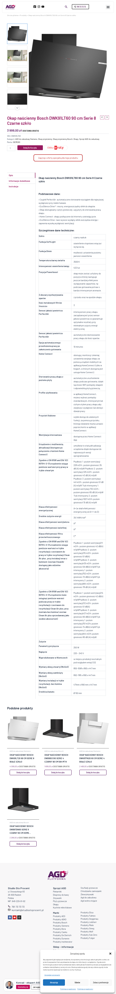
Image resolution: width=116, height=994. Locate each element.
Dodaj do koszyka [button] (23, 772)
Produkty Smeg (87, 928)
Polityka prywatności (68, 989)
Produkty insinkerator (62, 941)
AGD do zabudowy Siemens (26, 139)
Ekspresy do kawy (61, 895)
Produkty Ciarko (60, 932)
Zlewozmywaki (87, 894)
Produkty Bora (59, 929)
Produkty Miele (87, 925)
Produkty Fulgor (88, 938)
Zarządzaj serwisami (52, 975)
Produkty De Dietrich (62, 935)
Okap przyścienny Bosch (63, 139)
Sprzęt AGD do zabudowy (89, 139)
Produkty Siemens (61, 925)
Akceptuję (54, 982)
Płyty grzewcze (60, 901)
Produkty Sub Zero (89, 935)
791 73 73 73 (18, 906)
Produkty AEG (59, 916)
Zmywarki (57, 898)
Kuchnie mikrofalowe (62, 907)
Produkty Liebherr (89, 922)
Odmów (77, 982)
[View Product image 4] (17, 99)
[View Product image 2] (17, 55)
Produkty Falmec (88, 915)
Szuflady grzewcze (89, 888)
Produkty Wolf (87, 931)
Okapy (75, 139)
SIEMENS (16, 142)
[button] (110, 953)
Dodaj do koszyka (30, 147)
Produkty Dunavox (61, 938)
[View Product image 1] (17, 34)
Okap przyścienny (45, 139)
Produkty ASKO (59, 919)
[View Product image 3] (17, 77)
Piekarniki (57, 891)
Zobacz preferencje (101, 982)
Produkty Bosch (60, 922)
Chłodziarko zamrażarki (91, 891)
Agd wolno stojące (89, 900)
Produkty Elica (87, 912)
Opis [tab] (11, 175)
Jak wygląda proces (40, 987)
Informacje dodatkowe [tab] (19, 181)
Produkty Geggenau (89, 919)
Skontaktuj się (23, 987)
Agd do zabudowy (88, 897)
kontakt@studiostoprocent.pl (28, 910)
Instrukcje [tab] (13, 186)
